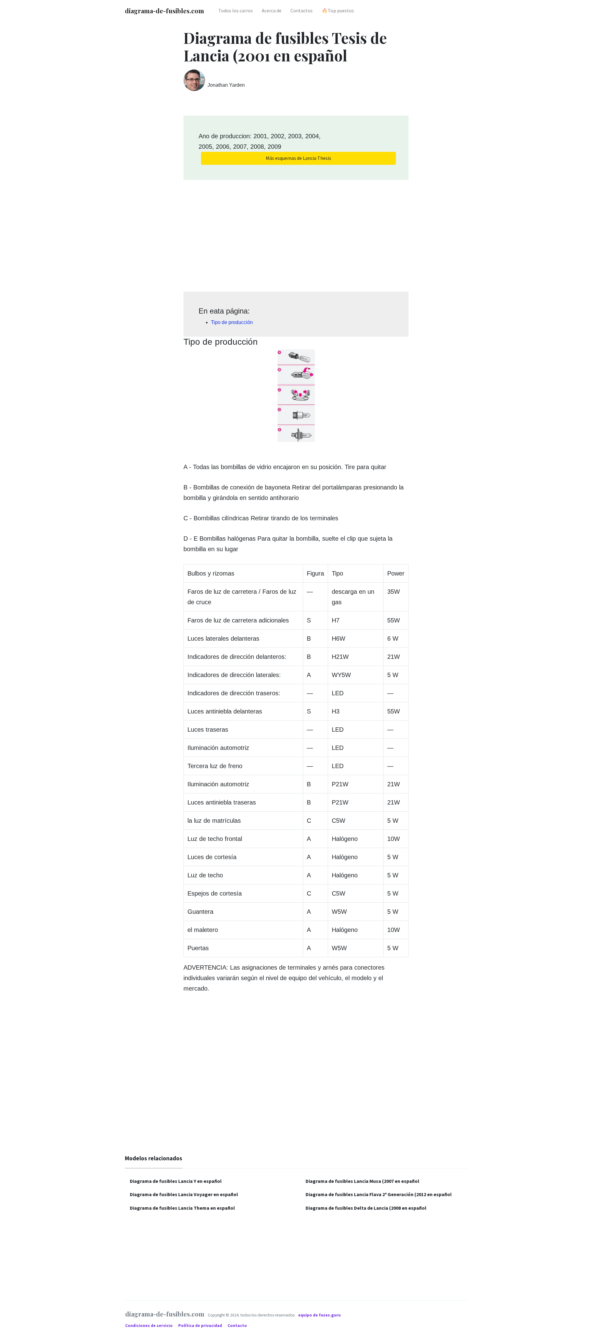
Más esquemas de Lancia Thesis (298, 158)
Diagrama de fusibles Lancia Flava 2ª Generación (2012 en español (379, 1194)
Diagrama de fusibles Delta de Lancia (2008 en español (366, 1208)
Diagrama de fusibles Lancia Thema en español (182, 1208)
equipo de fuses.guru (319, 1315)
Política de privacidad (200, 1325)
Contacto (237, 1325)
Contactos (301, 10)
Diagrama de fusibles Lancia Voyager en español (184, 1194)
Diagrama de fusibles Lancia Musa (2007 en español (362, 1181)
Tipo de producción (232, 322)
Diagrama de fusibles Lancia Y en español (176, 1181)
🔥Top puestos (338, 10)
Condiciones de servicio (149, 1325)
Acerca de (272, 10)
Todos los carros (235, 10)
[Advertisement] (296, 233)
